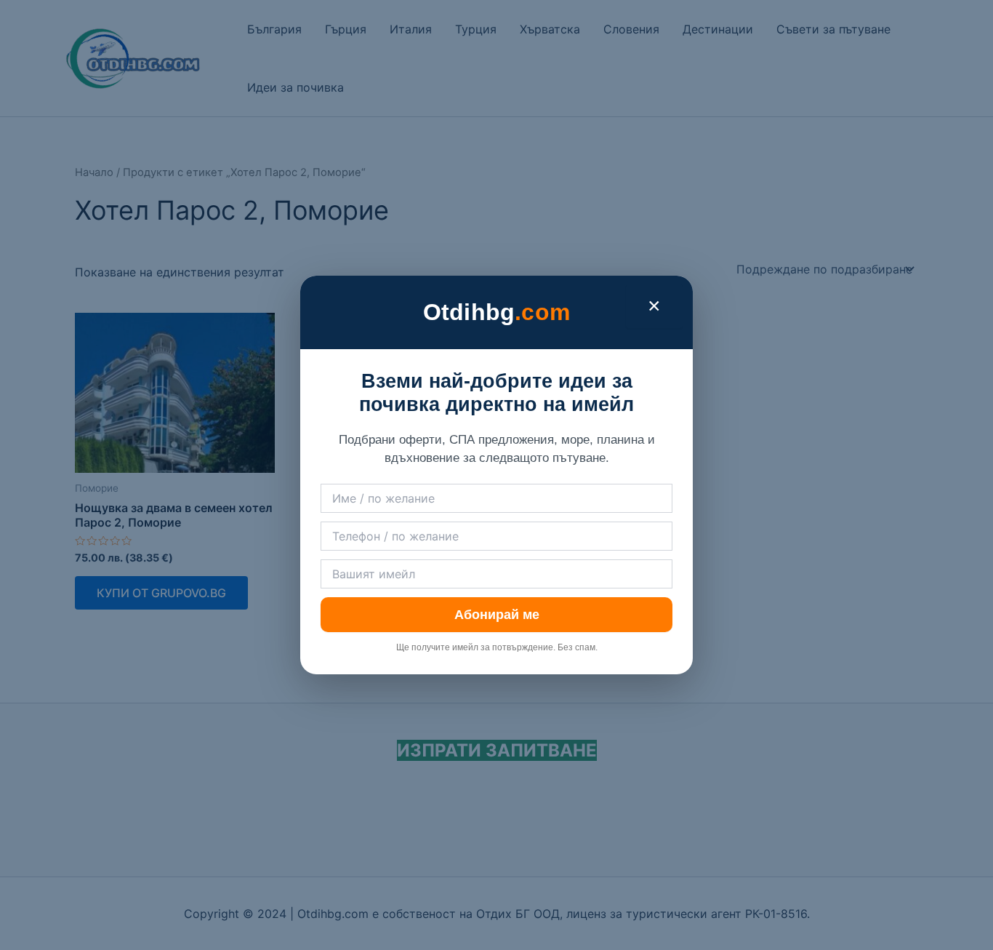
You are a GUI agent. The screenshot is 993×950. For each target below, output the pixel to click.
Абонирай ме (496, 614)
